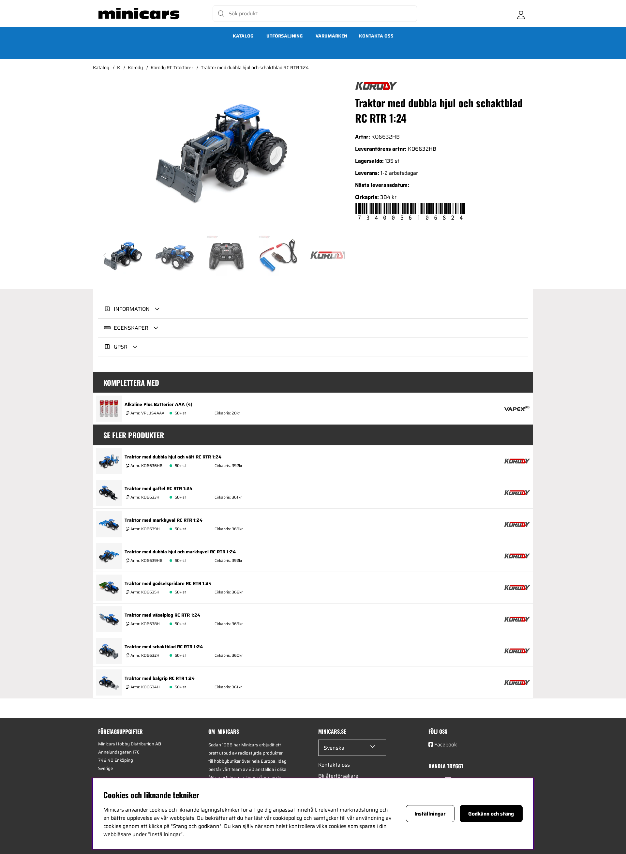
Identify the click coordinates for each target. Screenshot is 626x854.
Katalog (243, 35)
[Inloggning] (521, 13)
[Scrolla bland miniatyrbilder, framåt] (338, 255)
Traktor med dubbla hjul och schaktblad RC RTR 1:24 (255, 67)
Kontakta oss (376, 35)
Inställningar (430, 814)
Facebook (445, 745)
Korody (135, 67)
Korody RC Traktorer (172, 67)
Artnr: (146, 413)
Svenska (334, 748)
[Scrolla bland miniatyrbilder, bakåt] (104, 255)
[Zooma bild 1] (221, 152)
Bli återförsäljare (338, 776)
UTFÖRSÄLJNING (284, 35)
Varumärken (331, 35)
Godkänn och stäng (491, 814)
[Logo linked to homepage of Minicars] (139, 14)
